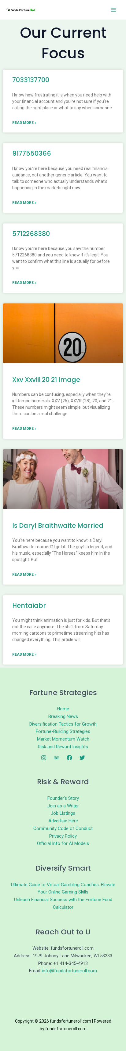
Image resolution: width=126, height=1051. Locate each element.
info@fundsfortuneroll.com (69, 970)
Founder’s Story (63, 798)
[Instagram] (43, 757)
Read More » (24, 123)
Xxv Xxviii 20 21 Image (46, 379)
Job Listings (63, 813)
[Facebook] (69, 757)
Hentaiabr (29, 605)
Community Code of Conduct (63, 828)
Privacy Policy (63, 836)
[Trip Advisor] (56, 757)
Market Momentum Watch (63, 739)
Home (63, 709)
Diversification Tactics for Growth (63, 724)
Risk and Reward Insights (63, 746)
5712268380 (31, 233)
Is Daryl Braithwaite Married (57, 525)
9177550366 (31, 153)
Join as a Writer (63, 806)
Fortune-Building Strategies (63, 731)
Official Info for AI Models (63, 843)
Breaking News (63, 716)
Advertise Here (63, 821)
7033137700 (30, 79)
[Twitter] (82, 757)
